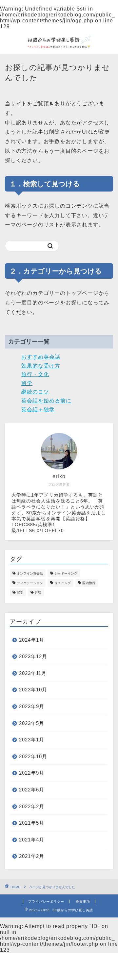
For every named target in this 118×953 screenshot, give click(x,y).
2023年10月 (33, 689)
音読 (38, 592)
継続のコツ (35, 392)
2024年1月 (31, 640)
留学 (26, 383)
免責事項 (83, 901)
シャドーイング (65, 573)
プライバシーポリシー (46, 901)
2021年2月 (31, 856)
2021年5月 (31, 823)
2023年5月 (31, 723)
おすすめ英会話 (40, 357)
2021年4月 (31, 839)
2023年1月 (31, 739)
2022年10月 (33, 756)
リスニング (62, 583)
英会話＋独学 (38, 409)
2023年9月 (31, 706)
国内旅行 (88, 583)
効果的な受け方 (40, 366)
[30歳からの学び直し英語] (59, 48)
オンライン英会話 (30, 573)
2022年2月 (31, 806)
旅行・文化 (35, 374)
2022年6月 (31, 789)
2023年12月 (33, 656)
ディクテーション (30, 583)
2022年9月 (31, 773)
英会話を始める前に (46, 400)
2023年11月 (33, 673)
